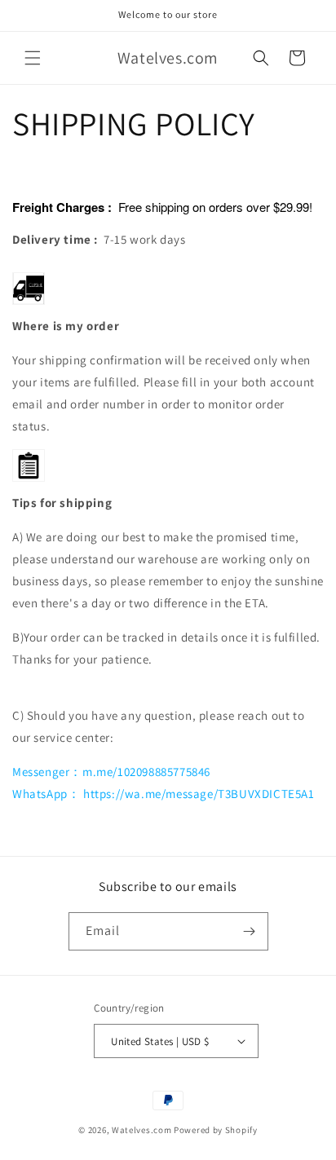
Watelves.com (141, 1130)
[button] (33, 58)
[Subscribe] (249, 931)
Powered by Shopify (216, 1130)
